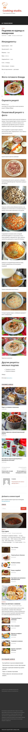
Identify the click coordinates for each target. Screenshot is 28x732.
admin (10, 35)
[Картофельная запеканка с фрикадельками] (6, 582)
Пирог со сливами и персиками (10, 407)
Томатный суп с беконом (18, 555)
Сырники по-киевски (17, 641)
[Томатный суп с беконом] (6, 559)
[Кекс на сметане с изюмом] (14, 600)
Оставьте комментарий (17, 35)
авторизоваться (6, 501)
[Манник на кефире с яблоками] (6, 638)
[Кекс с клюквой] (6, 630)
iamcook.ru (9, 378)
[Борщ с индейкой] (6, 575)
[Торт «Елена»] (6, 552)
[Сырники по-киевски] (6, 646)
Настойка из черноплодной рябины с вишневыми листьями (12, 459)
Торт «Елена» (14, 547)
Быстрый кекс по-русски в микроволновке (12, 663)
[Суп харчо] (14, 528)
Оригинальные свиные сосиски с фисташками (13, 665)
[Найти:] (14, 508)
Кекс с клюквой (15, 626)
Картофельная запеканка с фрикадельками (18, 578)
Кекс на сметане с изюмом (11, 604)
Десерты (4, 529)
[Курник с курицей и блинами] (6, 653)
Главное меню (8, 23)
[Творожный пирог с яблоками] (6, 623)
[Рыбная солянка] (6, 567)
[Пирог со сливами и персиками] (14, 405)
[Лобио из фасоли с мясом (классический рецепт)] (14, 430)
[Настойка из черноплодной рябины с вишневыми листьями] (14, 457)
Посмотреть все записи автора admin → (18, 482)
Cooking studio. (12, 10)
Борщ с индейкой (16, 570)
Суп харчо (5, 531)
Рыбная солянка (15, 562)
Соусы (3, 28)
